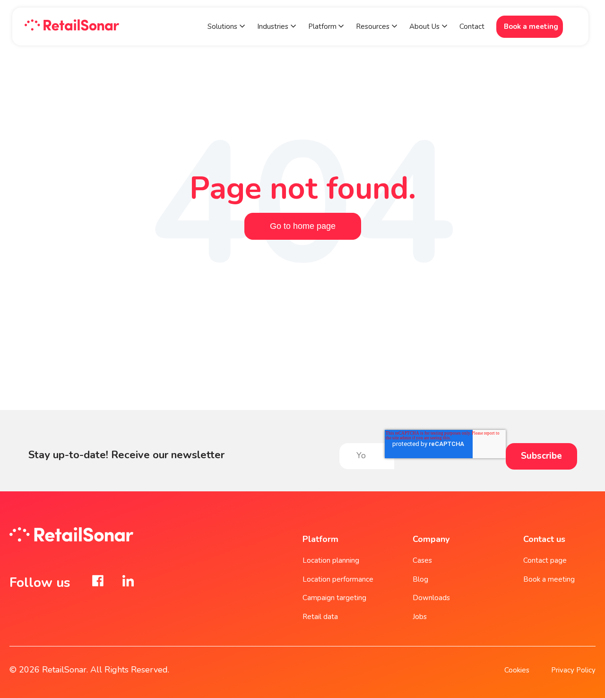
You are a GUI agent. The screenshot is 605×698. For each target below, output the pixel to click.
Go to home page (303, 226)
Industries (272, 26)
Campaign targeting (334, 597)
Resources (372, 26)
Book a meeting (531, 26)
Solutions (222, 26)
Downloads (431, 597)
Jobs (420, 616)
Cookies (516, 670)
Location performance (337, 579)
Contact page (545, 560)
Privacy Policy (573, 670)
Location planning (330, 560)
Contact (471, 26)
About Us (424, 26)
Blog (420, 579)
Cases (422, 560)
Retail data (320, 616)
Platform (323, 26)
